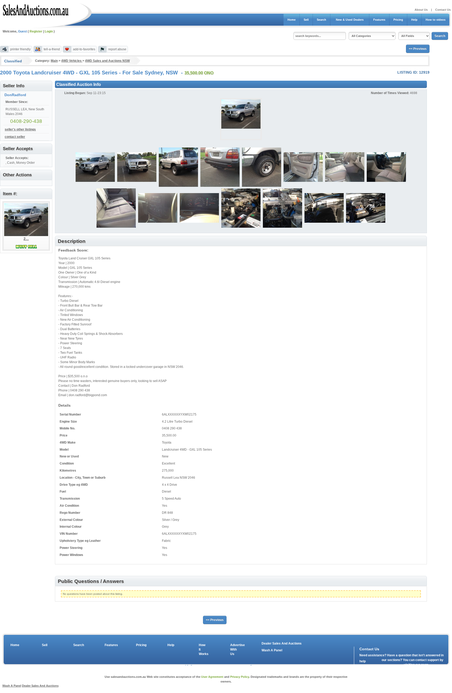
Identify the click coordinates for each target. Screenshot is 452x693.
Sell (306, 19)
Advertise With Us (234, 649)
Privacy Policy (239, 676)
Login (49, 31)
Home (291, 19)
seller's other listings (20, 129)
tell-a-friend (52, 49)
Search (321, 19)
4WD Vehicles (71, 61)
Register (36, 31)
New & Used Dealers (349, 19)
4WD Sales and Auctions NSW (107, 61)
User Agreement (212, 676)
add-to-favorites (84, 49)
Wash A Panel (272, 650)
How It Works (203, 649)
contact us (389, 666)
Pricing (398, 19)
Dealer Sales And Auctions (282, 643)
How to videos (435, 19)
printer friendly (20, 49)
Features (379, 19)
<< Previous (418, 49)
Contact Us (443, 9)
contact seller (15, 137)
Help (414, 19)
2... (26, 239)
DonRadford (15, 95)
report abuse (117, 49)
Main (54, 61)
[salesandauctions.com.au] (36, 8)
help (362, 661)
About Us (421, 9)
